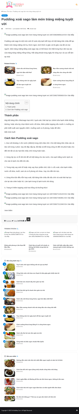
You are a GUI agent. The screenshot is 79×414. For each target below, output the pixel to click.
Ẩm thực (9, 11)
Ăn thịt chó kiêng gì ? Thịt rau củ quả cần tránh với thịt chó (36, 397)
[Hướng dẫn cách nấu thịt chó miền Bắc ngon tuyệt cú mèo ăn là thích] (9, 363)
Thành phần (11, 107)
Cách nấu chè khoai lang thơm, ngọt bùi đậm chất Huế (34, 299)
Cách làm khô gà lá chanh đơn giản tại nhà (30, 290)
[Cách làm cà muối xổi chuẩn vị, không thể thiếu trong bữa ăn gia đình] (39, 237)
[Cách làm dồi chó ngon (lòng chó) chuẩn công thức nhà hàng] (9, 373)
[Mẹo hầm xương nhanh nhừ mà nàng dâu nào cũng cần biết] (46, 70)
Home (4, 11)
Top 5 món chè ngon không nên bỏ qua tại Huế (32, 264)
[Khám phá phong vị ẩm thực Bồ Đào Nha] (15, 237)
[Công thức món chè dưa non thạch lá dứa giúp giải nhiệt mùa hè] (9, 275)
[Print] (28, 219)
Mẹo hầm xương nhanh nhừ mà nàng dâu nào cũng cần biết (36, 307)
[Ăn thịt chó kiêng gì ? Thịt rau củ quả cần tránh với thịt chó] (9, 398)
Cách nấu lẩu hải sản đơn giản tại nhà (29, 333)
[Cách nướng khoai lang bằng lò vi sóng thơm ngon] (46, 82)
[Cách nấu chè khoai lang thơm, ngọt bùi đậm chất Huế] (10, 70)
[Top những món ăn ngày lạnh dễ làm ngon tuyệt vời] (10, 82)
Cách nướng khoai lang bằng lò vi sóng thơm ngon (33, 324)
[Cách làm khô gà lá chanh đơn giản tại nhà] (9, 293)
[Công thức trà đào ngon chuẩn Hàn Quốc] (9, 344)
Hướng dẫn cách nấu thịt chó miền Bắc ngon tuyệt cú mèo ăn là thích (39, 360)
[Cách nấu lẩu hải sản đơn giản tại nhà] (9, 335)
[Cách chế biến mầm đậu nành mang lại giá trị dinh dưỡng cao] (64, 237)
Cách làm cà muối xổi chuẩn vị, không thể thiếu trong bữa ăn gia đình (39, 247)
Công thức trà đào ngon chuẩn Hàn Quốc (30, 341)
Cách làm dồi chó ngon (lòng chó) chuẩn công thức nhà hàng (36, 369)
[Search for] (77, 5)
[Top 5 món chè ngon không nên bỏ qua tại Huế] (9, 267)
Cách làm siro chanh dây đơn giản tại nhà (30, 281)
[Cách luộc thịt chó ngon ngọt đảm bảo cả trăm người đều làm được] (9, 391)
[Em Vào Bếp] (15, 4)
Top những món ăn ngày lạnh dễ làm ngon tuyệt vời (33, 316)
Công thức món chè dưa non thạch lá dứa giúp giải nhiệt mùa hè (37, 273)
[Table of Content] (26, 102)
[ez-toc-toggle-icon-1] (25, 102)
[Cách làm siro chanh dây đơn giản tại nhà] (9, 284)
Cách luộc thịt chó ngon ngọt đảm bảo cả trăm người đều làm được (38, 387)
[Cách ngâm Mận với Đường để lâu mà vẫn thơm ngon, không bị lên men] (9, 381)
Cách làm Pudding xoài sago (17, 109)
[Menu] (2, 5)
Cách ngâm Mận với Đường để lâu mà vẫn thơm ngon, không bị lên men (40, 379)
